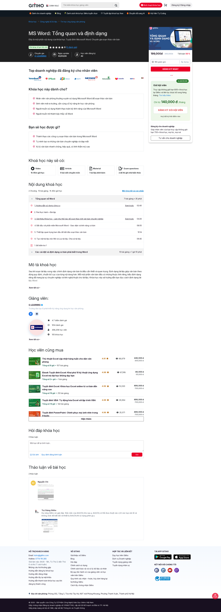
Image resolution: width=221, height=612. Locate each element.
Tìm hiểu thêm (165, 95)
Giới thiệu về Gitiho (78, 555)
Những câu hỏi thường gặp (40, 567)
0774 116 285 (41, 559)
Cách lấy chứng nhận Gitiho (82, 585)
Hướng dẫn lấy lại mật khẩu (40, 577)
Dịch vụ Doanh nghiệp (121, 559)
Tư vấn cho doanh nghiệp (170, 138)
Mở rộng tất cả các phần (133, 191)
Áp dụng (185, 62)
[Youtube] (170, 570)
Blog (59, 13)
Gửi (137, 455)
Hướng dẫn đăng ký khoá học (41, 571)
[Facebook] (156, 570)
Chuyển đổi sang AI (137, 13)
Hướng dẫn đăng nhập (38, 574)
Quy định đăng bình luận (51, 455)
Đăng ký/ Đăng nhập (181, 5)
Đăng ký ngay (171, 69)
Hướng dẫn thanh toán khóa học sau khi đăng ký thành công (45, 582)
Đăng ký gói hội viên (170, 110)
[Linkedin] (163, 570)
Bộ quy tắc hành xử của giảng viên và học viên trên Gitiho (88, 573)
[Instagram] (176, 570)
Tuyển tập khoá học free (113, 13)
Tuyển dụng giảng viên (122, 562)
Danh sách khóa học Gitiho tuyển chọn (82, 13)
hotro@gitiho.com (41, 555)
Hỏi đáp (74, 562)
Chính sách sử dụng (79, 565)
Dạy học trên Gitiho (120, 555)
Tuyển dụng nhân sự (121, 565)
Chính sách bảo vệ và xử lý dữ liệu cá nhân (89, 569)
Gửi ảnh (35, 455)
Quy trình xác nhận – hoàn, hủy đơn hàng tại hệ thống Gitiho (89, 580)
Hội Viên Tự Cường (158, 13)
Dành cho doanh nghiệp (41, 13)
